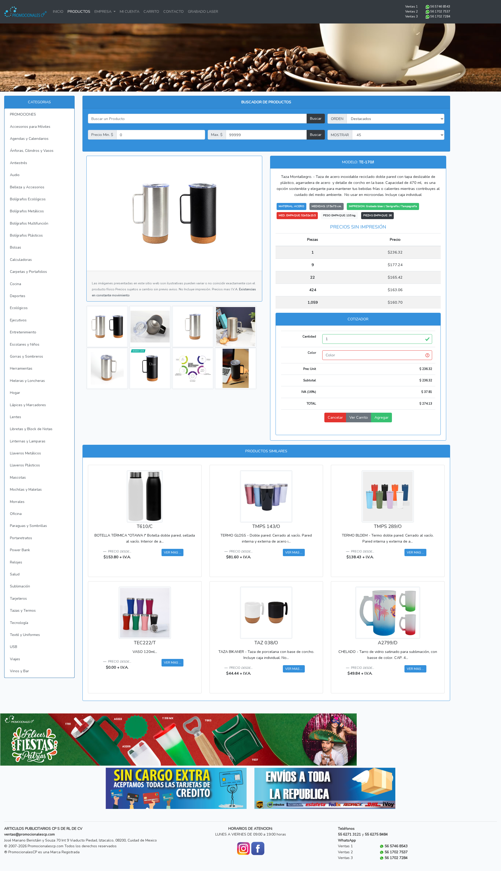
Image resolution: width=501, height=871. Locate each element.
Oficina (16, 513)
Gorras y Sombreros (26, 356)
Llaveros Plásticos (25, 465)
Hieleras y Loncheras (27, 380)
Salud (15, 574)
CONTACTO (173, 11)
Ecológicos (19, 307)
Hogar (15, 392)
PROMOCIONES (23, 114)
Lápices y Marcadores (28, 405)
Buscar (315, 118)
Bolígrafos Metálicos (27, 211)
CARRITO (151, 11)
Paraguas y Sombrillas (28, 525)
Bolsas (15, 247)
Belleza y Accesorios (27, 187)
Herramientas (21, 368)
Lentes (15, 417)
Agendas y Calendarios (29, 138)
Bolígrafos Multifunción (29, 223)
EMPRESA (103, 11)
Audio (15, 174)
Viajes (15, 659)
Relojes (16, 562)
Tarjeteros (18, 598)
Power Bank (20, 550)
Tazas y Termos (23, 610)
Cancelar (335, 417)
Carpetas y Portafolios (28, 271)
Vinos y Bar (19, 671)
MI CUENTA (129, 11)
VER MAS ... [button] (172, 552)
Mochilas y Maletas (26, 489)
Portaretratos (21, 538)
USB (13, 646)
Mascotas (18, 477)
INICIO (58, 11)
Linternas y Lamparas (27, 441)
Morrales (17, 501)
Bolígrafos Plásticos (26, 235)
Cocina (15, 283)
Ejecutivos (18, 320)
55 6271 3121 (349, 834)
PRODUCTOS (79, 11)
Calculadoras (21, 259)
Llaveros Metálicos (25, 453)
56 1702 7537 (440, 11)
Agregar (381, 417)
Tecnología (19, 622)
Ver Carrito (358, 417)
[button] (27, 739)
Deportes (17, 295)
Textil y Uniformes (25, 634)
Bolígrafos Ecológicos (28, 199)
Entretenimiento (23, 332)
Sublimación (20, 586)
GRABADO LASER (203, 11)
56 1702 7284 (440, 16)
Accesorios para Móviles (30, 126)
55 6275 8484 (376, 834)
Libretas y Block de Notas (31, 429)
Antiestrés (18, 162)
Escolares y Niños (24, 344)
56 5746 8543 (440, 6)
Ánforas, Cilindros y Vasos (31, 150)
